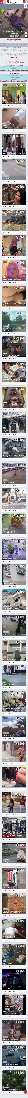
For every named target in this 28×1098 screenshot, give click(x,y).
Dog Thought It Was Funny (12, 153)
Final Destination (8, 507)
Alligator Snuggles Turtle (11, 229)
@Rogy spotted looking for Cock (14, 279)
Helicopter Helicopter (10, 811)
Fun (4, 100)
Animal (5, 125)
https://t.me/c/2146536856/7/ (16, 65)
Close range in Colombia (11, 609)
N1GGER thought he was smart (13, 355)
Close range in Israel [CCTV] (12, 558)
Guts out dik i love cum (10, 786)
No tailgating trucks (9, 862)
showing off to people (10, 659)
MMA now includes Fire (11, 1090)
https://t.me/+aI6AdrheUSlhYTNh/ (16, 62)
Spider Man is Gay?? (9, 1014)
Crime (4, 706)
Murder (5, 250)
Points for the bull (9, 482)
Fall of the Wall (8, 735)
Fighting (5, 809)
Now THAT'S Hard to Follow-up (13, 102)
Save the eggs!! (8, 963)
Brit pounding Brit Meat (11, 1064)
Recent (3, 44)
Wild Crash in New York (11, 634)
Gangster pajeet (8, 583)
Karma (5, 353)
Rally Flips (6, 887)
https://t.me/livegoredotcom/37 (14, 81)
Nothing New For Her (10, 203)
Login (24, 1)
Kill (4, 427)
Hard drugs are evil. (9, 684)
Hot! (8, 44)
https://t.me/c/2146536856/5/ (16, 63)
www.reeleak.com (14, 39)
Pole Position (7, 178)
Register (26, 1)
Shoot (5, 402)
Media (5, 84)
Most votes (15, 44)
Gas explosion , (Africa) (11, 760)
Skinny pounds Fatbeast (11, 1039)
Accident (5, 176)
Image (5, 287)
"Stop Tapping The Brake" (11, 128)
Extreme (5, 377)
